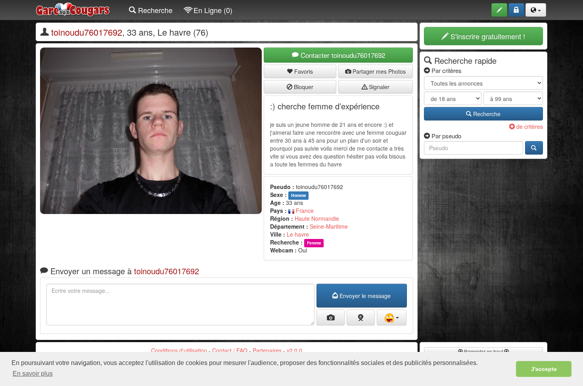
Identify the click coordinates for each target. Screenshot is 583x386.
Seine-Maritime (329, 226)
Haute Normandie (317, 218)
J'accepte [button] (544, 369)
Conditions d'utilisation (179, 350)
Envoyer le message (364, 296)
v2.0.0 (294, 350)
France (304, 210)
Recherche (154, 10)
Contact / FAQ (229, 350)
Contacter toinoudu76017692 (342, 55)
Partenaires (267, 350)
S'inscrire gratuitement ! (487, 36)
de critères (529, 126)
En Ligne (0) (212, 10)
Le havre (298, 234)
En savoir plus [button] (33, 373)
